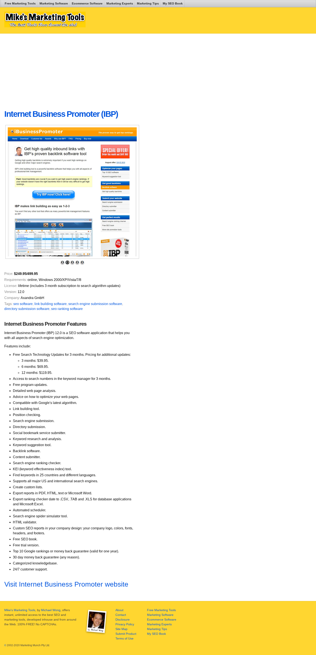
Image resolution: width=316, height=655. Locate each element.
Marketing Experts (119, 3)
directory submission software (26, 309)
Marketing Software (54, 3)
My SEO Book (173, 3)
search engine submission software (95, 304)
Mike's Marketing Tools (19, 610)
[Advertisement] (108, 68)
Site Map (121, 629)
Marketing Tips (148, 3)
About (119, 610)
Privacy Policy (124, 624)
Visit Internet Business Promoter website (66, 584)
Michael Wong (50, 610)
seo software (23, 304)
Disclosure (122, 619)
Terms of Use (124, 638)
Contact (120, 614)
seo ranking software (67, 309)
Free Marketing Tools (20, 3)
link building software (50, 304)
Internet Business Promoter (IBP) (61, 114)
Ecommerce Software (87, 3)
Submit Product (125, 633)
